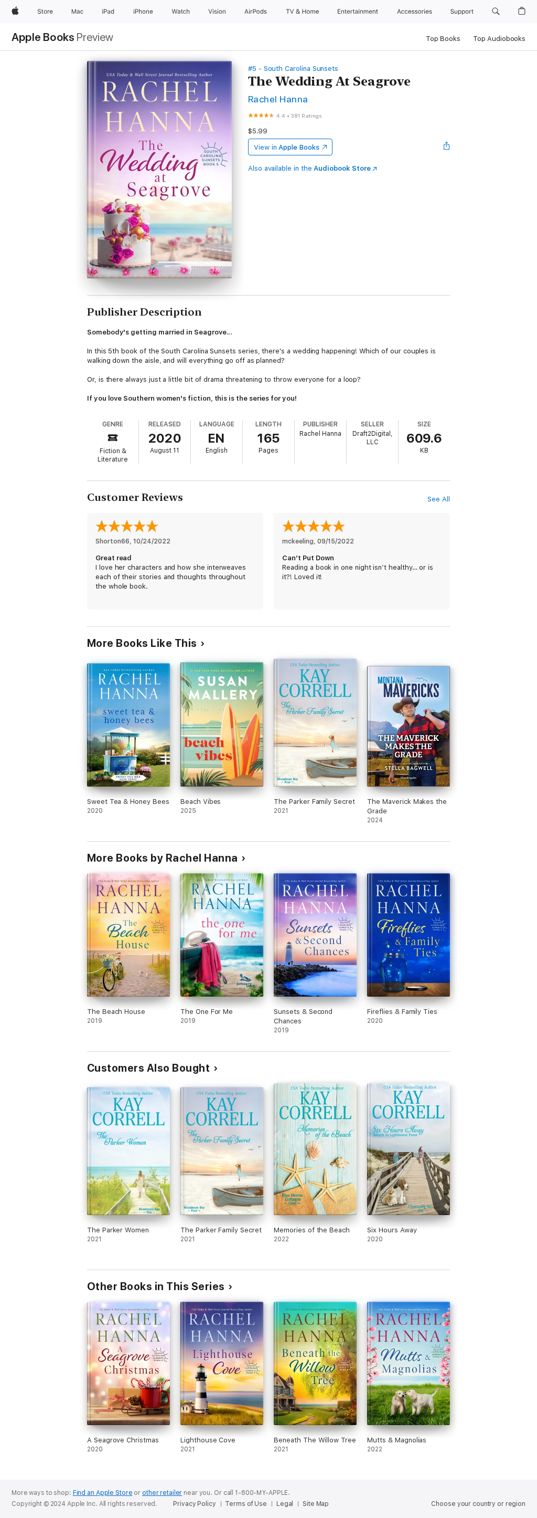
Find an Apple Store (103, 1492)
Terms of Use (246, 1503)
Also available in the (309, 168)
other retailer (162, 1492)
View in (286, 147)
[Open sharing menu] (447, 147)
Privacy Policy (194, 1503)
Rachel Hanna (278, 98)
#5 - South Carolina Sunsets (293, 68)
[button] (496, 11)
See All (438, 499)
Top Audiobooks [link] (499, 39)
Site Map (316, 1503)
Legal (284, 1503)
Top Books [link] (443, 39)
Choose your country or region (478, 1503)
